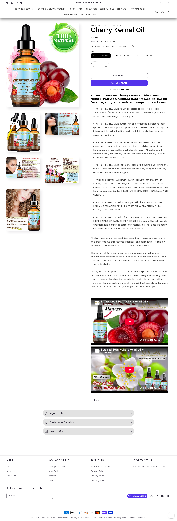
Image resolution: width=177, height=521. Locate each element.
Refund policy (90, 517)
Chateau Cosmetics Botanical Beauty (53, 518)
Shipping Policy (98, 480)
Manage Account (57, 466)
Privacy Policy (97, 475)
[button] (25, 9)
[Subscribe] (50, 496)
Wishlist (52, 475)
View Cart (53, 471)
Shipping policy (120, 517)
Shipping (95, 41)
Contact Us (11, 475)
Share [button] (96, 400)
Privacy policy (76, 517)
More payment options (119, 89)
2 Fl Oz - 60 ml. (122, 55)
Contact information (137, 517)
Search (9, 466)
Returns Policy (98, 471)
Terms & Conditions (101, 466)
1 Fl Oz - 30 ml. (100, 55)
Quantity (94, 61)
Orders (52, 480)
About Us (10, 471)
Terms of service (105, 517)
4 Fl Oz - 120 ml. (145, 55)
